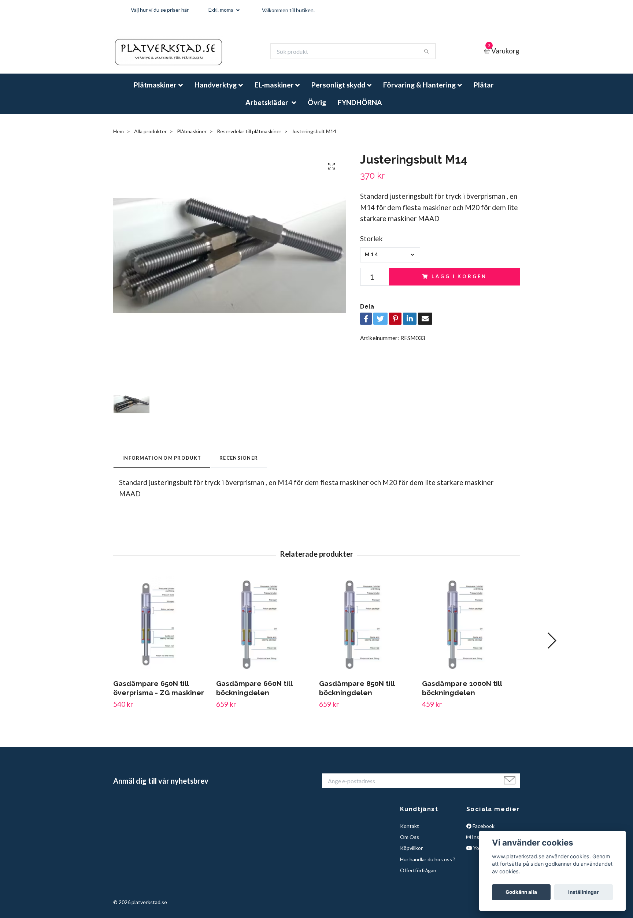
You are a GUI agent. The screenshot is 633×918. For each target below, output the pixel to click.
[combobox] (390, 261)
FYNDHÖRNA (360, 108)
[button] (551, 647)
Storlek (371, 244)
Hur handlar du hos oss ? (427, 865)
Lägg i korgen (459, 283)
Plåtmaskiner (155, 91)
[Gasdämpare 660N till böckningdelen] (265, 630)
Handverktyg (216, 91)
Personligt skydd (338, 91)
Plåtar (484, 91)
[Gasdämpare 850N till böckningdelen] (368, 630)
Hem (118, 137)
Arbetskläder (267, 108)
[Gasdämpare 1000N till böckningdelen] (470, 630)
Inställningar (583, 892)
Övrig (317, 108)
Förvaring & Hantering (419, 91)
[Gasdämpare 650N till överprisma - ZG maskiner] (162, 630)
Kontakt (409, 832)
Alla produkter (150, 137)
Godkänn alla (521, 892)
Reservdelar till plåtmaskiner (249, 137)
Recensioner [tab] (238, 464)
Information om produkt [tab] (161, 464)
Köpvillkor (411, 854)
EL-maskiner (274, 91)
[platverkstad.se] (180, 54)
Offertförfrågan (418, 876)
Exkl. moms (221, 10)
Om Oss (409, 843)
